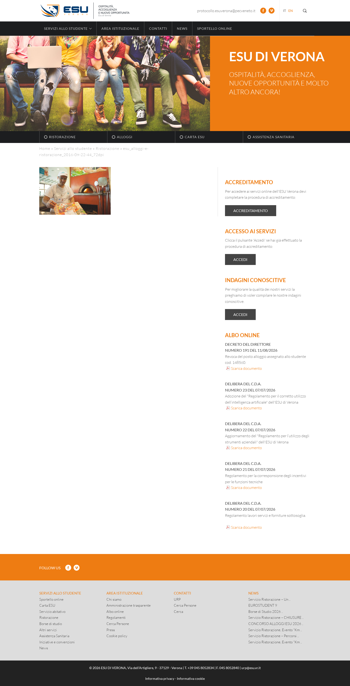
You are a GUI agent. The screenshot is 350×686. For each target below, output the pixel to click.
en (290, 11)
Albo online (115, 611)
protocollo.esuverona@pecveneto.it (226, 10)
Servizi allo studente (73, 148)
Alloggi (124, 137)
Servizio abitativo (52, 611)
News (182, 28)
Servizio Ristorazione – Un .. (269, 599)
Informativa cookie (191, 678)
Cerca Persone (117, 623)
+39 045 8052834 (201, 668)
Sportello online (214, 28)
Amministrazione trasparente (128, 605)
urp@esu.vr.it (251, 668)
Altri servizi (48, 630)
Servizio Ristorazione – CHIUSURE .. (276, 617)
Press (110, 630)
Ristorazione (62, 137)
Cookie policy (116, 636)
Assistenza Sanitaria (274, 137)
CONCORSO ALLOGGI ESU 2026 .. (275, 623)
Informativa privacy (159, 678)
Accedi (240, 259)
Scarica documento (246, 368)
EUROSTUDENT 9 (262, 605)
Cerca (178, 611)
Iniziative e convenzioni (57, 642)
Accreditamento (250, 210)
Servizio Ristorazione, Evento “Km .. (275, 630)
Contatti (158, 28)
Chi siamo (113, 599)
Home (44, 148)
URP (177, 599)
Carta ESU (195, 137)
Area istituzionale (120, 28)
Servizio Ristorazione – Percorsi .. (273, 636)
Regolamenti (116, 617)
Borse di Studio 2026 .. (265, 611)
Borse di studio (50, 623)
